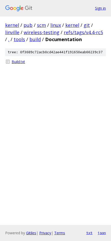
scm (41, 25)
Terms (59, 232)
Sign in (100, 8)
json (102, 232)
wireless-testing (41, 32)
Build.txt (18, 61)
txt (89, 232)
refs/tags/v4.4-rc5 (83, 32)
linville (12, 32)
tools (19, 39)
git (87, 25)
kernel (12, 25)
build (35, 39)
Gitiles (31, 232)
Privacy (45, 232)
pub (28, 25)
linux (55, 25)
